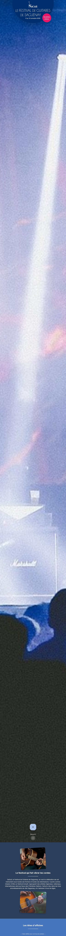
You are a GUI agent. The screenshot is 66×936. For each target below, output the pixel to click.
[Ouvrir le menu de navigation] (33, 827)
